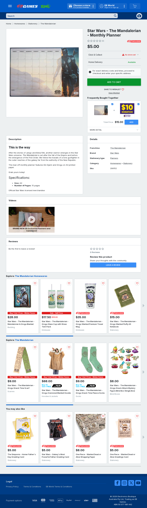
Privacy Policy (12, 486)
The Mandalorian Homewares (31, 276)
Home (8, 23)
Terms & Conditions (32, 486)
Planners (114, 158)
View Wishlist (114, 93)
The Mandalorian (48, 23)
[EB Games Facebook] (117, 483)
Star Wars (114, 153)
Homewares (19, 23)
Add (131, 122)
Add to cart (114, 82)
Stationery (32, 23)
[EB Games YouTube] (138, 483)
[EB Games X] (131, 483)
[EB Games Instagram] (124, 483)
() (103, 41)
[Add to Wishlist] (35, 283)
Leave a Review (113, 265)
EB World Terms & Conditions (59, 486)
